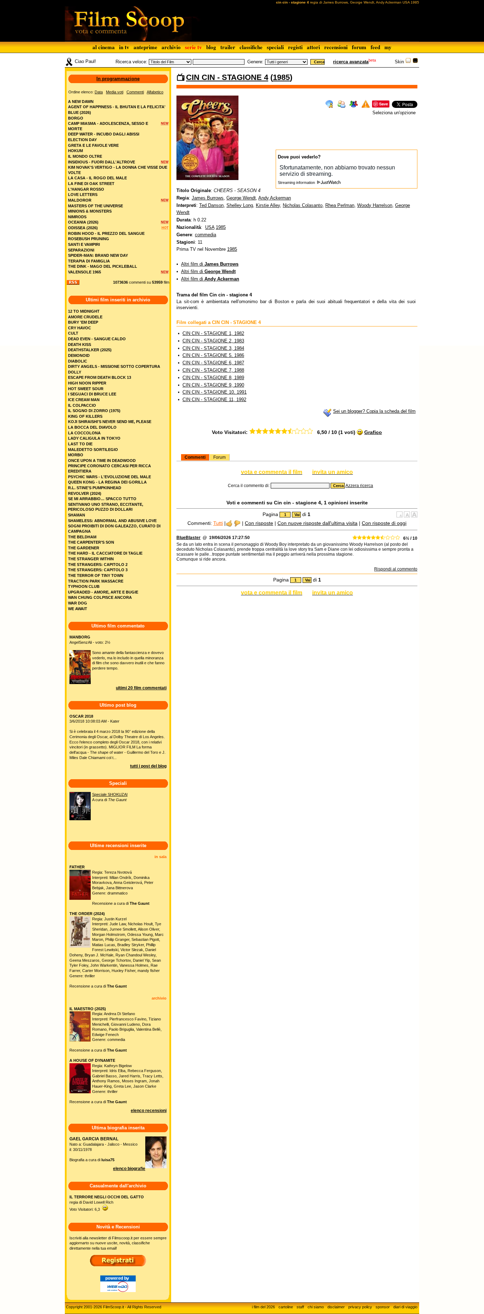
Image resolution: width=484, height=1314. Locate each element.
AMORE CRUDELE (85, 317)
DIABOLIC (77, 361)
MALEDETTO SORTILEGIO (93, 449)
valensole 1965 (84, 272)
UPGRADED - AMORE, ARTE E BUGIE (103, 592)
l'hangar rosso (86, 189)
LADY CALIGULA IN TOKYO (94, 438)
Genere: (255, 61)
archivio (171, 47)
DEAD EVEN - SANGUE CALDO (97, 339)
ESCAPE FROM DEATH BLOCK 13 (99, 377)
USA (209, 227)
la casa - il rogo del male (97, 178)
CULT (73, 333)
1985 (281, 77)
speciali (275, 47)
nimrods (77, 217)
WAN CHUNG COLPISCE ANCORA (100, 597)
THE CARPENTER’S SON (91, 542)
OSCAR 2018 (81, 716)
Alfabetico (155, 92)
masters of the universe (95, 206)
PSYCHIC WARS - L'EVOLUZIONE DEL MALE (109, 477)
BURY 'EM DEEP (83, 322)
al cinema (103, 47)
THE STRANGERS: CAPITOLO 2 (98, 564)
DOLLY (74, 372)
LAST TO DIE (80, 444)
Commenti (195, 457)
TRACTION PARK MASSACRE (95, 581)
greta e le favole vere (93, 145)
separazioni (81, 250)
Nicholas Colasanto (302, 205)
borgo (75, 118)
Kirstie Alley (268, 205)
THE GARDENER (83, 548)
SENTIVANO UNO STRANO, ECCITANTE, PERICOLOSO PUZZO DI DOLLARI (105, 507)
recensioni (336, 47)
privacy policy (360, 1307)
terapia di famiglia (89, 261)
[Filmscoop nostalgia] (415, 61)
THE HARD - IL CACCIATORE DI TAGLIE (105, 553)
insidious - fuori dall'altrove (101, 162)
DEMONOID (79, 355)
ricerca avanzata (350, 61)
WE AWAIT (77, 609)
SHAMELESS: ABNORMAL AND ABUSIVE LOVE (112, 521)
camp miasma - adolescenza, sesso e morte (108, 126)
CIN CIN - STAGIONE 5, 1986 (213, 355)
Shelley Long (239, 205)
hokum (75, 151)
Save (383, 103)
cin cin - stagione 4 (227, 77)
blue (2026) (79, 112)
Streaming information (297, 182)
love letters (82, 194)
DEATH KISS (79, 344)
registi (295, 47)
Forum (219, 457)
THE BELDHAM (82, 537)
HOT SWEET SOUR (85, 389)
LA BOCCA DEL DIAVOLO (92, 427)
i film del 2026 (263, 1307)
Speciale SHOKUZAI (110, 794)
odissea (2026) (83, 228)
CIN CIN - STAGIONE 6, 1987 (213, 362)
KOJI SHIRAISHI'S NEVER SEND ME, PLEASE (109, 421)
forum (359, 47)
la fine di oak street (91, 183)
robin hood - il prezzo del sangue (106, 233)
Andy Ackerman (274, 198)
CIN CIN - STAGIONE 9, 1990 (213, 385)
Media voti (114, 92)
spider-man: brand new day (98, 255)
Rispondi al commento (395, 569)
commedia (205, 234)
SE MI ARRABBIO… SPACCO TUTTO (102, 499)
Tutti (218, 523)
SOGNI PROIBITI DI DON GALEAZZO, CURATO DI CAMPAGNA (114, 528)
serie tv (193, 47)
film (166, 282)
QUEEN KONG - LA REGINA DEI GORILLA (107, 482)
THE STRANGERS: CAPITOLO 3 (98, 570)
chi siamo (316, 1307)
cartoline (285, 1307)
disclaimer (336, 1307)
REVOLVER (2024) (84, 493)
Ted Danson (211, 205)
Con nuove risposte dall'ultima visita (317, 523)
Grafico (373, 432)
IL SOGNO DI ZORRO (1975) (94, 411)
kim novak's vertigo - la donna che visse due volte (117, 170)
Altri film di (209, 264)
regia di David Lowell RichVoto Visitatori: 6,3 (106, 1203)
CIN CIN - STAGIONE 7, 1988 (213, 370)
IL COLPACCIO (82, 405)
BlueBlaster (188, 537)
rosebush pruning (88, 239)
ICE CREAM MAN (84, 400)
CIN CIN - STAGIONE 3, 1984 (213, 348)
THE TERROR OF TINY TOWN (95, 575)
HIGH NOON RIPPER (87, 383)
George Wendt (241, 198)
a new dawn (81, 101)
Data (99, 92)
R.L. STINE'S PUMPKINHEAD (94, 488)
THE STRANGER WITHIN (91, 559)
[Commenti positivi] (229, 523)
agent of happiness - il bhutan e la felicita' (116, 107)
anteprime (145, 47)
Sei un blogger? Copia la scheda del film (374, 411)
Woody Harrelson (374, 205)
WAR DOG (77, 603)
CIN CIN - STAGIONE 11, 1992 (214, 399)
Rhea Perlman (339, 205)
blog (211, 47)
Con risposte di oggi (384, 523)
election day (82, 140)
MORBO (75, 455)
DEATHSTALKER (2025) (90, 350)
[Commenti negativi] (237, 523)
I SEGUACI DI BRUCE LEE (92, 394)
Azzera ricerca (359, 485)
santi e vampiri (84, 244)
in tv (124, 47)
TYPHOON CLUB (84, 586)
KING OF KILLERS (85, 416)
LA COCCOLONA (84, 433)
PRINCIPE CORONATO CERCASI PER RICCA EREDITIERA (109, 468)
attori (313, 47)
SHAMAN (76, 515)
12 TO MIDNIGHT (84, 311)
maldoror (79, 200)
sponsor (383, 1307)
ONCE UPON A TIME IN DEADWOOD (102, 460)
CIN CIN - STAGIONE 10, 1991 (214, 392)
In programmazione (118, 78)
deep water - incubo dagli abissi (103, 134)
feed (375, 47)
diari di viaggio (405, 1307)
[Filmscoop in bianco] (408, 61)
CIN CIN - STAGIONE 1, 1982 (213, 333)
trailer (227, 47)
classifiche (251, 47)
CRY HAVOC (79, 328)
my (388, 47)
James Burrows (208, 198)
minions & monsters (90, 211)
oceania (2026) (83, 222)
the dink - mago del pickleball (102, 266)
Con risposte (259, 523)
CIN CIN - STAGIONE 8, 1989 (213, 377)
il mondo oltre (85, 156)
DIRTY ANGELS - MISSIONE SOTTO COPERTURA (114, 366)
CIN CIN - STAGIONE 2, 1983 (213, 340)
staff (300, 1307)
